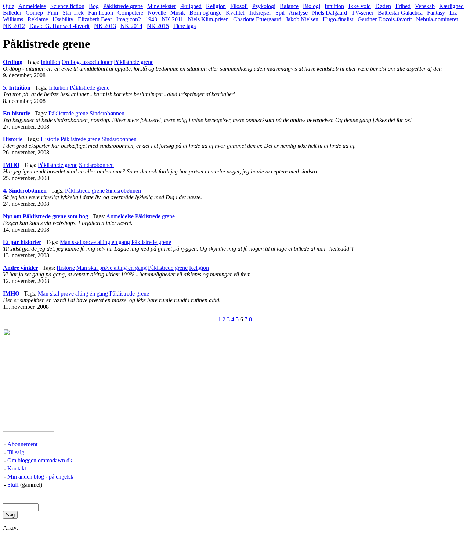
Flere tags (184, 26)
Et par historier (22, 242)
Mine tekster (161, 6)
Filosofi (239, 6)
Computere (130, 13)
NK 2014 (131, 26)
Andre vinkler (20, 268)
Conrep (34, 13)
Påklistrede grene (123, 6)
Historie (12, 139)
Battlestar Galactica (400, 13)
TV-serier (362, 13)
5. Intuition (16, 88)
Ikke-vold (359, 6)
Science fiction (67, 6)
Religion (216, 6)
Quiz (8, 6)
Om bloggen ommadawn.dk (39, 460)
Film (52, 13)
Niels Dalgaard (329, 13)
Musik (177, 13)
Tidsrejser (260, 13)
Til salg (15, 452)
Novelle (157, 13)
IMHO (11, 165)
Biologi (311, 6)
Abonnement (22, 444)
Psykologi (263, 6)
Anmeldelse (32, 6)
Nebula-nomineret (437, 19)
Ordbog (12, 62)
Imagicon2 (128, 19)
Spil (280, 13)
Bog (94, 6)
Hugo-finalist (338, 19)
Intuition (334, 6)
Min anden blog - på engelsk (40, 476)
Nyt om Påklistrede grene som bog (45, 216)
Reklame (38, 19)
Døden (383, 6)
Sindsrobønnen (107, 113)
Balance (289, 6)
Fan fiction (100, 13)
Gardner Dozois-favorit (385, 19)
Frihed (403, 6)
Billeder (12, 13)
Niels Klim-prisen (208, 19)
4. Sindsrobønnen (25, 190)
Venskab (425, 6)
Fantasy (436, 13)
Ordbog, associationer (87, 62)
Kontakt (16, 468)
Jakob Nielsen (302, 19)
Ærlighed (191, 6)
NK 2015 (158, 26)
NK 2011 (172, 19)
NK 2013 (105, 26)
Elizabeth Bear (95, 19)
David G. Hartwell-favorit (59, 26)
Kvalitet (235, 13)
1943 (151, 19)
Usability (63, 19)
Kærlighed (451, 6)
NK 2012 (14, 26)
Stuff (13, 484)
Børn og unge (205, 13)
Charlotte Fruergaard (257, 19)
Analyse (298, 13)
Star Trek (73, 13)
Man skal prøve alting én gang (95, 242)
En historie (16, 113)
